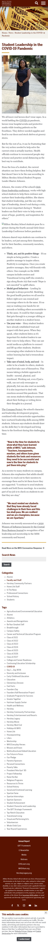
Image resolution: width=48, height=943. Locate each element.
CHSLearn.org (24, 864)
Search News (8, 554)
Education (11, 679)
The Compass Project (12, 409)
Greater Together (14, 699)
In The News (12, 590)
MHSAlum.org (24, 868)
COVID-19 (24, 120)
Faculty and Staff (14, 580)
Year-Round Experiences (17, 829)
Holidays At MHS (14, 728)
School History (13, 596)
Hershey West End (14, 725)
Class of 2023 (12, 644)
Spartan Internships (15, 796)
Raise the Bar (12, 777)
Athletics (10, 618)
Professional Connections (17, 593)
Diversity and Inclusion (16, 673)
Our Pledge (11, 757)
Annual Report (24, 841)
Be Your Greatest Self (15, 624)
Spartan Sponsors (14, 800)
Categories (7, 572)
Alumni (10, 577)
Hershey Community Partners (19, 583)
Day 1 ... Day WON (14, 670)
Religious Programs (15, 780)
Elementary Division (15, 683)
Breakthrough (12, 627)
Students (11, 599)
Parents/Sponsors (14, 761)
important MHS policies (30, 895)
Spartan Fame (12, 793)
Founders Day (12, 689)
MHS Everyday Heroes (16, 744)
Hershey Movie (13, 722)
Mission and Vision (14, 748)
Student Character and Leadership (21, 806)
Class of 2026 (12, 653)
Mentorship (11, 741)
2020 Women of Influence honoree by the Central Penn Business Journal (23, 527)
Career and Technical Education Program (24, 634)
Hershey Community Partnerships (21, 712)
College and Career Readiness (19, 660)
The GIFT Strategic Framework (19, 809)
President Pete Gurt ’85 (16, 770)
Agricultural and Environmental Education (24, 611)
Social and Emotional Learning (19, 790)
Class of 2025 (12, 650)
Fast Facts (11, 686)
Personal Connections (16, 764)
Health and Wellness (15, 705)
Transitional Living (14, 816)
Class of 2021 (12, 637)
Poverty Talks (12, 767)
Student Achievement (16, 803)
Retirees (24, 859)
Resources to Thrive (15, 783)
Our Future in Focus (15, 754)
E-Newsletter (24, 850)
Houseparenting (13, 735)
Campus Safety (13, 631)
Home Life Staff (13, 586)
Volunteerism (12, 822)
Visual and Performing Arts (18, 819)
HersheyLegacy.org (24, 873)
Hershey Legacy (13, 718)
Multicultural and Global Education (21, 751)
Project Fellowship (14, 773)
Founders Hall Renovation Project (21, 692)
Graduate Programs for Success (20, 696)
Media (24, 855)
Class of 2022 (12, 640)
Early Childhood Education (18, 676)
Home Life (11, 731)
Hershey (10, 709)
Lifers (9, 738)
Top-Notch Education (15, 812)
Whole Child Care (14, 825)
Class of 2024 (12, 647)
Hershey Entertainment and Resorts (22, 715)
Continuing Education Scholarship (21, 663)
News (11, 33)
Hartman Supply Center (17, 702)
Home (4, 33)
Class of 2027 (12, 657)
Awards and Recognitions (17, 621)
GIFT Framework (24, 846)
